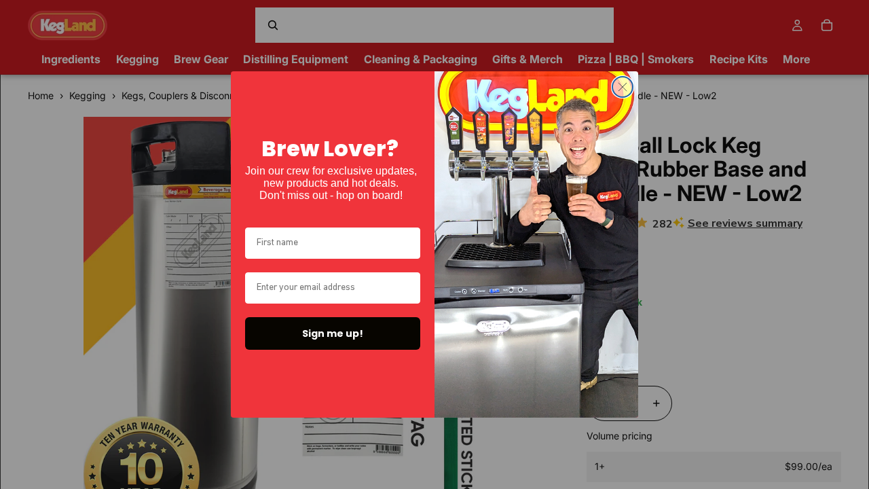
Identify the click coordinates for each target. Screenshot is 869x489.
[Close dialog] (622, 87)
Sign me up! (332, 333)
